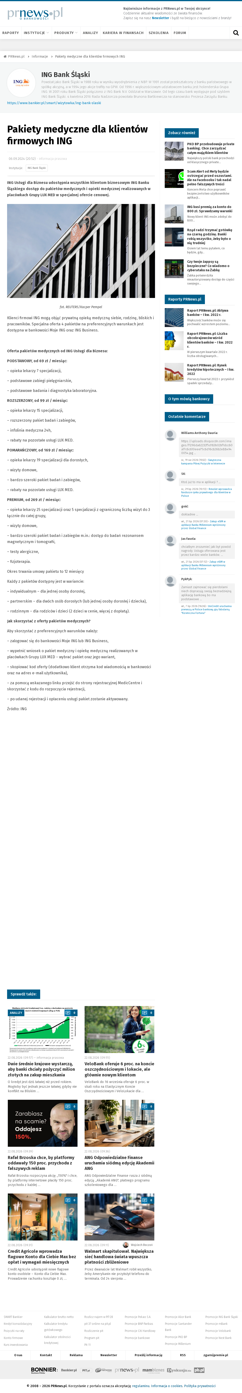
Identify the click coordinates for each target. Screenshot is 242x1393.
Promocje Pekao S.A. (138, 1317)
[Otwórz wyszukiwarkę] (236, 33)
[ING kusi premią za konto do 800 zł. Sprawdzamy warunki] (174, 213)
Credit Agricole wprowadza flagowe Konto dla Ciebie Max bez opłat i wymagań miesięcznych (42, 1257)
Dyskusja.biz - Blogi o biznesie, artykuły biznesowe (179, 1369)
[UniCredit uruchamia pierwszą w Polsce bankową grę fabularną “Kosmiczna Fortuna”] (170, 581)
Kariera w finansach (123, 33)
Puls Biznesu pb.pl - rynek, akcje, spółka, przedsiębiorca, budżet (199, 1369)
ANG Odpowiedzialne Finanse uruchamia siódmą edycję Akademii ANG (119, 1163)
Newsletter (108, 1355)
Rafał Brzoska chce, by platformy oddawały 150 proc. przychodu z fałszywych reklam (41, 1163)
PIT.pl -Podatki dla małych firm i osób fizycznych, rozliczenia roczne (86, 1369)
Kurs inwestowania (16, 1344)
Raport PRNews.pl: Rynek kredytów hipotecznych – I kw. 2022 (210, 369)
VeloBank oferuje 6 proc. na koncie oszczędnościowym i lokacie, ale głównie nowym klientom (119, 1069)
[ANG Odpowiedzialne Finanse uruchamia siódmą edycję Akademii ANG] (119, 1123)
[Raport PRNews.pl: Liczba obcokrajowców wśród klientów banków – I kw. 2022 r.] (174, 340)
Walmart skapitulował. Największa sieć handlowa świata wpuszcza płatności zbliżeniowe (119, 1257)
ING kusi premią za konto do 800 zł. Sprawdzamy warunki (209, 209)
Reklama (76, 1355)
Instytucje (34, 33)
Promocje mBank (216, 1323)
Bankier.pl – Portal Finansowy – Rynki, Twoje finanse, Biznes (69, 1369)
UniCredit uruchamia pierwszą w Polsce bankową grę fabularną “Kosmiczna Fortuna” (206, 610)
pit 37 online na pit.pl (97, 1323)
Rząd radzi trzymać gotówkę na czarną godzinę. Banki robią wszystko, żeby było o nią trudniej (209, 236)
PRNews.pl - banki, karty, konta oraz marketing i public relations (127, 1369)
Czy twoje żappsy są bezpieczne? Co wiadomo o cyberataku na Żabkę (208, 266)
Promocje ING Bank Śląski (221, 1317)
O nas (18, 1355)
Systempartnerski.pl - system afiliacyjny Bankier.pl (103, 1369)
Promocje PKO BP (176, 1337)
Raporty (10, 33)
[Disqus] (81, 793)
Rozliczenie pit (93, 1331)
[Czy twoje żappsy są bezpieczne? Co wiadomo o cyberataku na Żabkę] (174, 268)
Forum (180, 33)
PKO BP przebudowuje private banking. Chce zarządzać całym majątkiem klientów (210, 148)
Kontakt (46, 1355)
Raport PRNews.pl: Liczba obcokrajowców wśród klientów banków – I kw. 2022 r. (210, 340)
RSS (183, 1355)
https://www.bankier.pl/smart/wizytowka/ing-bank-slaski (54, 103)
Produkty (64, 33)
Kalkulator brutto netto (59, 1317)
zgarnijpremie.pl (215, 1355)
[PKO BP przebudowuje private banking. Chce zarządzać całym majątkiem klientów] (174, 151)
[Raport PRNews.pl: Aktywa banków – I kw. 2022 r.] (174, 317)
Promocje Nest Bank (218, 1338)
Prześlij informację (148, 1355)
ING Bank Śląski (65, 75)
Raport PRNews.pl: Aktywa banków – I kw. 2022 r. (207, 313)
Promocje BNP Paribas (139, 1323)
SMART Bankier (13, 1317)
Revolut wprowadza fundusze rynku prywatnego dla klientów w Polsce (206, 492)
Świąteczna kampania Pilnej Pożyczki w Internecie (203, 462)
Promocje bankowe (137, 1338)
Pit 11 (87, 1344)
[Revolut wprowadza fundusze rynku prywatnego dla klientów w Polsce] (170, 476)
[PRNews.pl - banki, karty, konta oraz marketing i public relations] (33, 13)
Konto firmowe (13, 1338)
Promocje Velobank (218, 1331)
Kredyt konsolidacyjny (18, 1323)
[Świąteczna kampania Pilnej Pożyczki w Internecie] (170, 435)
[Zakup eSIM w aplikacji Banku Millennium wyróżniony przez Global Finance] (170, 508)
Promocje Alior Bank (178, 1317)
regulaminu (140, 1386)
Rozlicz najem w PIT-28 (98, 1317)
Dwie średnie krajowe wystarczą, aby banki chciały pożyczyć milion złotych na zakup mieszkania (41, 1069)
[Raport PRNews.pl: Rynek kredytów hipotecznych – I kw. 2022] (174, 372)
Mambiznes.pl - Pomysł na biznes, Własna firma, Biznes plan (153, 1369)
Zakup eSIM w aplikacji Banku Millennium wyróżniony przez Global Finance (203, 525)
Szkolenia (159, 33)
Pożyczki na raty (14, 1331)
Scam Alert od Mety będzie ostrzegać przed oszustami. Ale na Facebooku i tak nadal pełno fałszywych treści (209, 178)
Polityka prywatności (200, 1386)
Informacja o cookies (166, 1386)
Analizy (90, 33)
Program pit (91, 1338)
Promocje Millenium (178, 1344)
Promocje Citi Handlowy (140, 1331)
